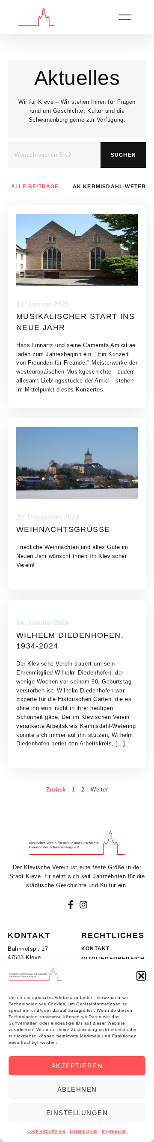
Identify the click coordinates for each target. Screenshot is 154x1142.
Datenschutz (83, 1131)
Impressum (114, 1131)
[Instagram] (83, 904)
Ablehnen (77, 1089)
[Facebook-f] (70, 904)
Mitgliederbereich (113, 959)
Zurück (56, 789)
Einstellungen (77, 1112)
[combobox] (54, 155)
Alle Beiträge (35, 187)
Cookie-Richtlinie (46, 1131)
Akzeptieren (77, 1065)
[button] (141, 976)
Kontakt (95, 949)
